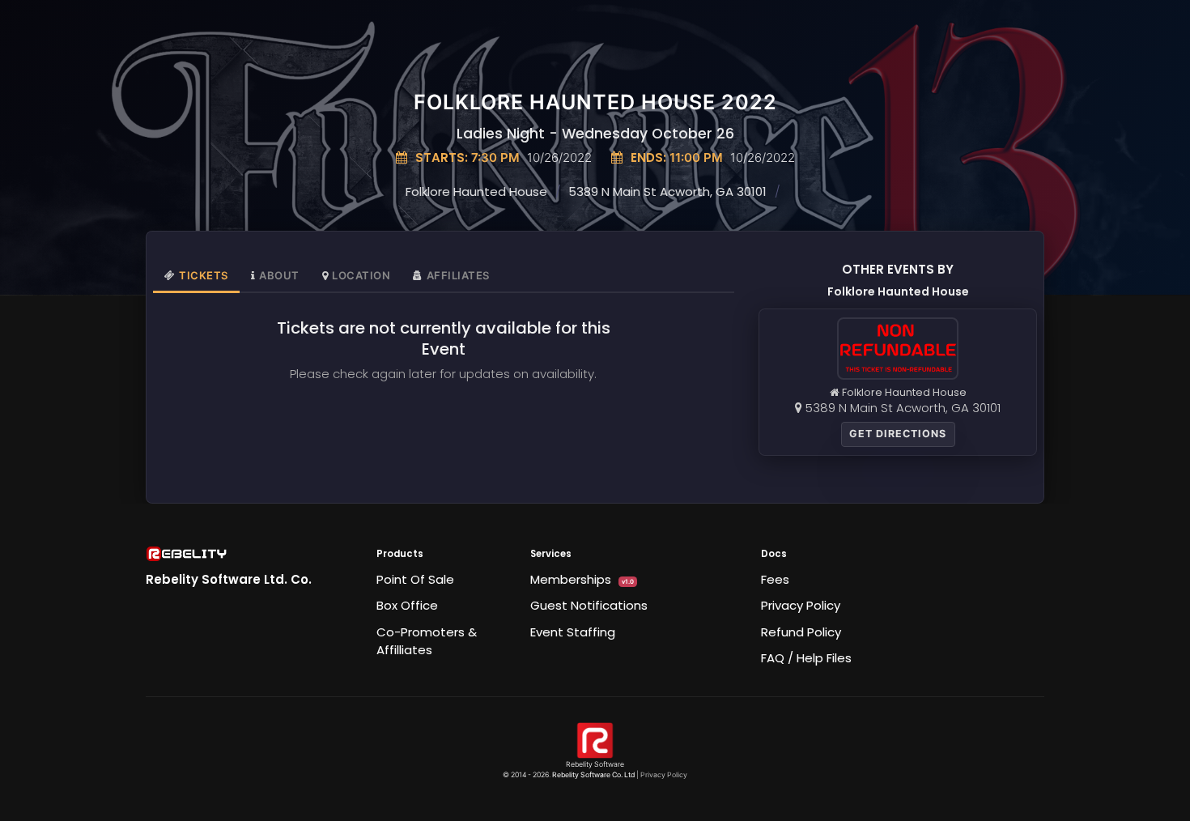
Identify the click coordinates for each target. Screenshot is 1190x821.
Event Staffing (572, 631)
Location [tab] (361, 275)
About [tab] (279, 275)
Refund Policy (801, 631)
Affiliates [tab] (458, 275)
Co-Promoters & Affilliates (426, 641)
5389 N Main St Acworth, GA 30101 (667, 191)
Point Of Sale (415, 579)
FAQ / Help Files (806, 657)
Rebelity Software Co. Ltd (593, 775)
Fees (775, 579)
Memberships (582, 579)
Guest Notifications (589, 605)
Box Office (407, 605)
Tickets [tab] (203, 275)
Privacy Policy (800, 605)
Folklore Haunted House (476, 191)
